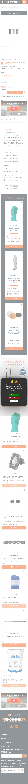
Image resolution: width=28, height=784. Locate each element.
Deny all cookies (14, 398)
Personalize (14, 401)
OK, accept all (14, 395)
